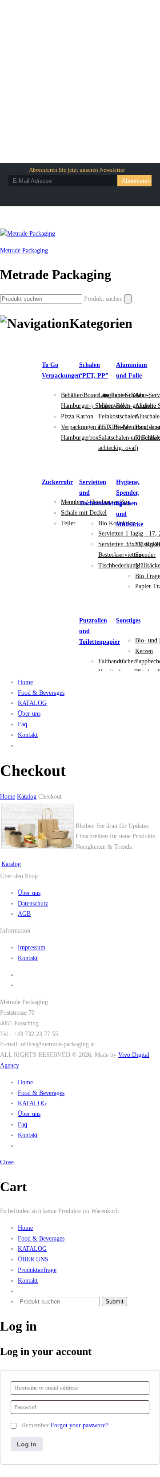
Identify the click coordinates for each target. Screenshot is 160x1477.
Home (25, 682)
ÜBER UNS (33, 1259)
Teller (68, 523)
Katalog (11, 864)
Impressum (31, 947)
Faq (22, 724)
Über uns (29, 713)
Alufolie (145, 405)
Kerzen (144, 651)
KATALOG (32, 703)
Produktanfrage (37, 1270)
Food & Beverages (41, 692)
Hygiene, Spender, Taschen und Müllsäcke (129, 503)
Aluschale (147, 416)
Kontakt (28, 735)
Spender (145, 554)
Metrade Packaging (24, 250)
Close (7, 1162)
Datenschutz (33, 903)
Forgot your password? (79, 1425)
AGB (24, 913)
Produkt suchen (103, 298)
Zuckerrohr (57, 482)
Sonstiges (128, 620)
